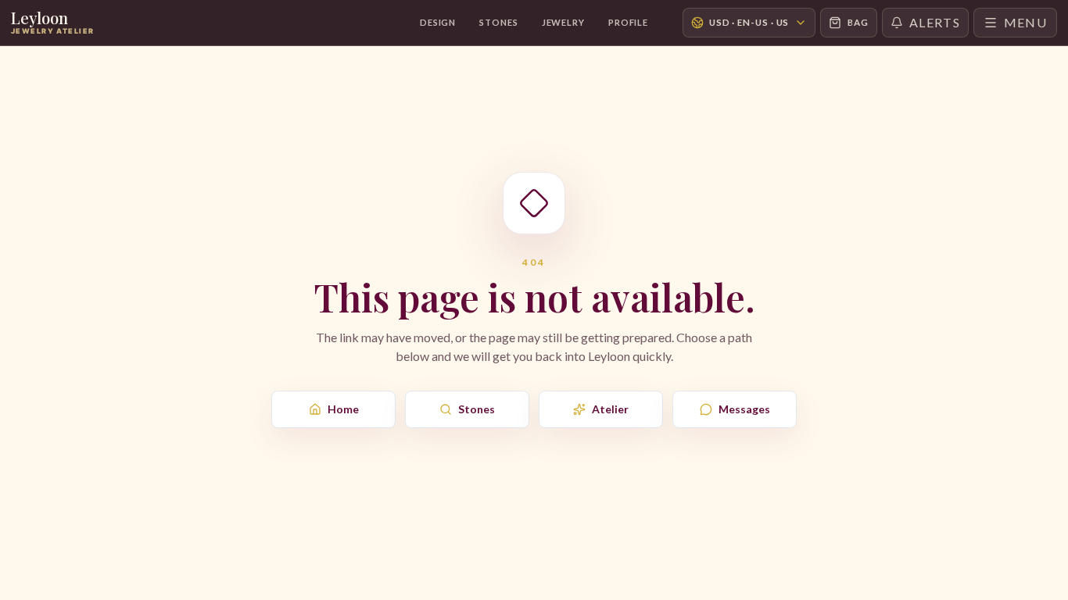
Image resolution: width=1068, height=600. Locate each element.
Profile (628, 22)
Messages (744, 409)
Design (438, 22)
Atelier (610, 409)
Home (343, 409)
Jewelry (563, 22)
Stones (498, 22)
